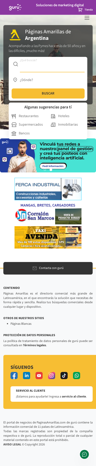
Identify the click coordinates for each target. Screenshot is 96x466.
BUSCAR (48, 93)
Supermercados (31, 124)
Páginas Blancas (20, 324)
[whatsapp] (76, 375)
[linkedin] (26, 375)
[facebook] (14, 375)
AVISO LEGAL (12, 444)
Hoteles (63, 116)
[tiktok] (64, 375)
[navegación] (87, 18)
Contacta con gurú (51, 268)
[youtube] (39, 375)
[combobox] (48, 64)
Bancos (24, 133)
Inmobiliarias (68, 124)
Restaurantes (29, 116)
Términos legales (34, 345)
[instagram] (51, 375)
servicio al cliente (74, 396)
